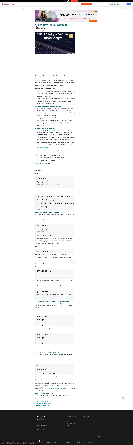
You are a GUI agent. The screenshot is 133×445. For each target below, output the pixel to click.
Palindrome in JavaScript (43, 405)
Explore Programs (71, 419)
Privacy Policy (31, 443)
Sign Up (129, 4)
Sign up (69, 425)
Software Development (13, 8)
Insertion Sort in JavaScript (43, 403)
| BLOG (12, 4)
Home (7, 8)
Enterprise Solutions (71, 416)
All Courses (95, 4)
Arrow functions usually (53, 388)
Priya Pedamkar (41, 28)
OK (39, 441)
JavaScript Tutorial (33, 8)
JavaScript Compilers (42, 406)
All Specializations (104, 4)
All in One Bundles (71, 423)
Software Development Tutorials (23, 8)
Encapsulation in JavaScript (43, 401)
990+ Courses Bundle (86, 4)
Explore (69, 4)
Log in (124, 4)
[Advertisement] (87, 39)
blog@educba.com (127, 7)
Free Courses (77, 4)
